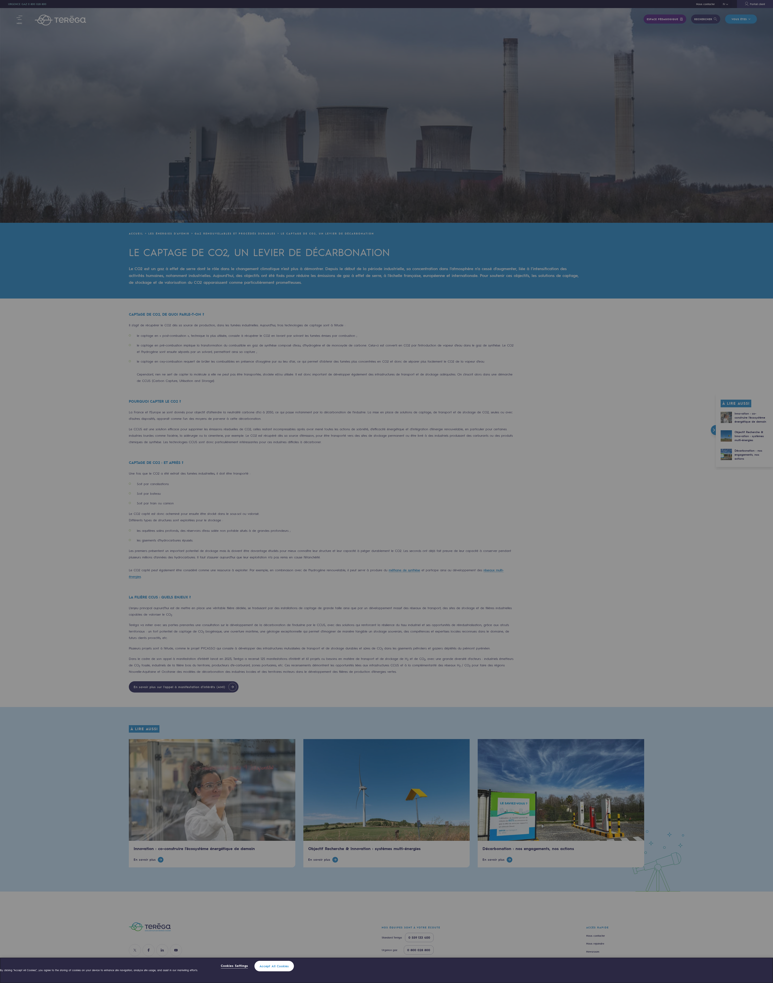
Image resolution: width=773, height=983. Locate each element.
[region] (386, 970)
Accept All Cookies (274, 966)
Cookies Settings (234, 966)
